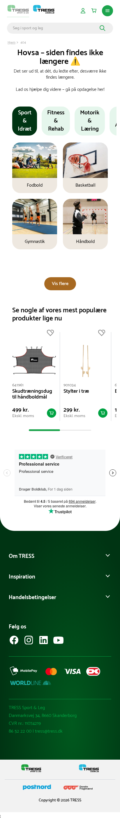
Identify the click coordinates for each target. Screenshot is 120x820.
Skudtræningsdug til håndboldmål (32, 394)
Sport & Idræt (24, 121)
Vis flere (60, 284)
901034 (69, 385)
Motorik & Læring (89, 121)
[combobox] (55, 28)
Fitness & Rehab (55, 121)
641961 (18, 385)
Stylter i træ (76, 391)
